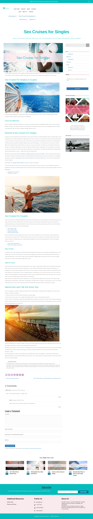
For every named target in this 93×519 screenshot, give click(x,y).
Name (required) (8, 429)
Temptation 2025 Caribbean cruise (19, 162)
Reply (59, 397)
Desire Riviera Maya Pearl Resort (15, 244)
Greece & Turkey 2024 (12, 231)
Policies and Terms (11, 504)
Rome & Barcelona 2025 (13, 232)
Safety (72, 38)
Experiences (28, 38)
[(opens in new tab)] (77, 144)
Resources (23, 19)
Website (7, 440)
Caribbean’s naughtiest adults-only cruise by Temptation (33, 153)
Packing (59, 38)
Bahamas (69, 56)
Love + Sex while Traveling (45, 38)
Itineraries (69, 62)
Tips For (32, 19)
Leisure (37, 38)
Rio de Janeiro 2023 (12, 228)
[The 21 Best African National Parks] (15, 469)
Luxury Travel (54, 38)
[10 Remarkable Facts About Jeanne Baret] (36, 469)
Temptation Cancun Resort (13, 171)
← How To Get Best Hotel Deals (12, 378)
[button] (42, 1)
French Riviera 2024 (12, 229)
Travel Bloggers (77, 38)
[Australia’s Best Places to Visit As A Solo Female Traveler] (78, 469)
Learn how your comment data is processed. (31, 448)
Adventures (12, 16)
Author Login (10, 502)
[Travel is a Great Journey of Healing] (57, 469)
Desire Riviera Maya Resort (14, 243)
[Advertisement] (65, 14)
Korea (68, 64)
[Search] (87, 45)
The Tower (10, 173)
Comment (7, 414)
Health (33, 38)
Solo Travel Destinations (27, 16)
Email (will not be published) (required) (14, 434)
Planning (63, 38)
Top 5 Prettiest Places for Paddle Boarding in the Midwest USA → (47, 378)
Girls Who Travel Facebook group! (77, 129)
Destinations (70, 59)
